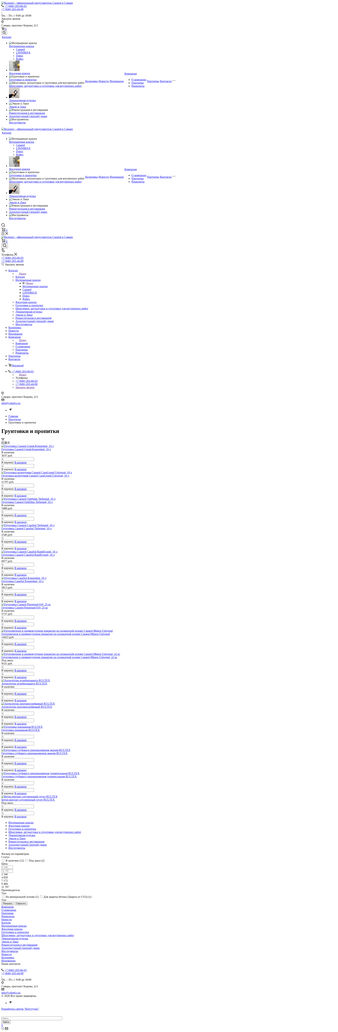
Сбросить (21, 903)
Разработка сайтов (20, 1008)
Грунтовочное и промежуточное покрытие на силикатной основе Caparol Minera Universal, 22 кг (59, 657)
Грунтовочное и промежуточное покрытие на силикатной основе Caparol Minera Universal (55, 633)
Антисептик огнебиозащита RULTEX (24, 683)
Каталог (7, 37)
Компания (130, 73)
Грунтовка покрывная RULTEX (20, 730)
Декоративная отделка (22, 100)
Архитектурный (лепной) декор (28, 116)
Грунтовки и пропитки (23, 79)
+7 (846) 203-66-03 (16, 6)
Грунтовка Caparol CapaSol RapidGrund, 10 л (28, 554)
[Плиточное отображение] (2, 442)
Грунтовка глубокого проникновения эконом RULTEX (34, 753)
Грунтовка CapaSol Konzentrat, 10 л (22, 581)
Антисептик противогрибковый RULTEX (26, 706)
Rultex (19, 58)
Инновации (117, 81)
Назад (22, 273)
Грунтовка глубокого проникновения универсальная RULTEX (39, 776)
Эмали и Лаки (17, 106)
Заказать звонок (25, 387)
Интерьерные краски (21, 46)
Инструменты (17, 122)
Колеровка (91, 81)
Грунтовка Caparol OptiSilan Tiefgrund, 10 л (27, 502)
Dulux (19, 55)
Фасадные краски (19, 73)
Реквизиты (138, 85)
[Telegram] (10, 410)
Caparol (20, 49)
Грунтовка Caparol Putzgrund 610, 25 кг (24, 607)
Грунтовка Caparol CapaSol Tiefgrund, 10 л (26, 528)
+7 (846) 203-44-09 (12, 9)
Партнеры (138, 82)
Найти (6, 1022)
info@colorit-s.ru (10, 403)
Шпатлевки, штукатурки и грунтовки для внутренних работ (45, 85)
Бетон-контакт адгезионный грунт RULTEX (28, 799)
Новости (104, 81)
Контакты (166, 81)
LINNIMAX (23, 52)
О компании (139, 79)
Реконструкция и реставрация (27, 113)
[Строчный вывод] (5, 442)
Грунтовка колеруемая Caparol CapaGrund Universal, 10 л (35, 475)
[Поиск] (4, 33)
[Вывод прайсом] (8, 442)
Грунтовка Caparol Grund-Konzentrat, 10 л (26, 449)
